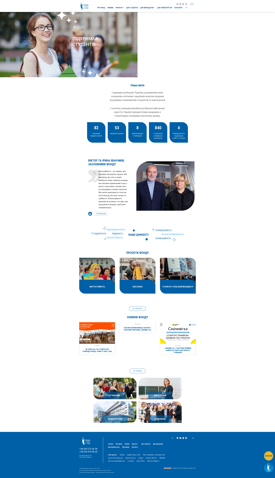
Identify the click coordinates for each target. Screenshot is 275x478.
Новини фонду (137, 317)
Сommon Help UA (151, 458)
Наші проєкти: (112, 455)
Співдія (140, 458)
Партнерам (125, 447)
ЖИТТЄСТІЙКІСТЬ (153, 461)
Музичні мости (131, 458)
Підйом (122, 455)
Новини (110, 8)
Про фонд (101, 8)
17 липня (97, 345)
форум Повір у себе (133, 455)
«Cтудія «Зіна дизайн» (187, 468)
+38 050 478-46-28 (88, 451)
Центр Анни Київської (115, 458)
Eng (192, 4)
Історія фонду (101, 214)
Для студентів (132, 8)
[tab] (140, 75)
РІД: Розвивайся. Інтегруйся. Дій (154, 455)
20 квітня (137, 324)
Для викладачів (147, 8)
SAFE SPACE (141, 461)
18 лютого (178, 345)
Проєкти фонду (137, 253)
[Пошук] (186, 8)
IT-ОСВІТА (131, 461)
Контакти (178, 8)
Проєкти (119, 8)
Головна (110, 444)
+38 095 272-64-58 (88, 448)
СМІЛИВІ (162, 458)
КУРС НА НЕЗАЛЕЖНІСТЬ (116, 461)
